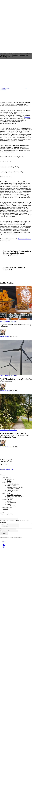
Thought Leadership (12, 490)
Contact (5, 509)
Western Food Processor (24, 239)
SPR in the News (11, 502)
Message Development (13, 484)
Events (8, 504)
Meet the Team (11, 479)
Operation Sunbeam (8, 507)
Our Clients (6, 493)
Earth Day (13, 505)
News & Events (7, 499)
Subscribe (3, 533)
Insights (9, 501)
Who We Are (6, 478)
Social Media (10, 492)
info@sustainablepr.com (6, 469)
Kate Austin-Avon (5, 336)
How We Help (7, 482)
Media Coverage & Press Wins (8, 65)
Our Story (9, 481)
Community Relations (13, 488)
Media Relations (11, 485)
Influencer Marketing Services (15, 487)
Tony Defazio (5, 88)
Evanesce (27, 117)
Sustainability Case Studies (14, 495)
